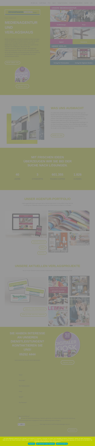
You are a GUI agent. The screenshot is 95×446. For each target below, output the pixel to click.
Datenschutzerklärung (62, 443)
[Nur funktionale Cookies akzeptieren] (93, 441)
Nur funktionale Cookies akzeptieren (45, 443)
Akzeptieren (31, 443)
